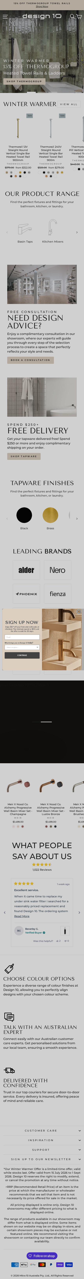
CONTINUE (22, 655)
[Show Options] (37, 647)
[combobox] (21, 647)
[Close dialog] (79, 612)
